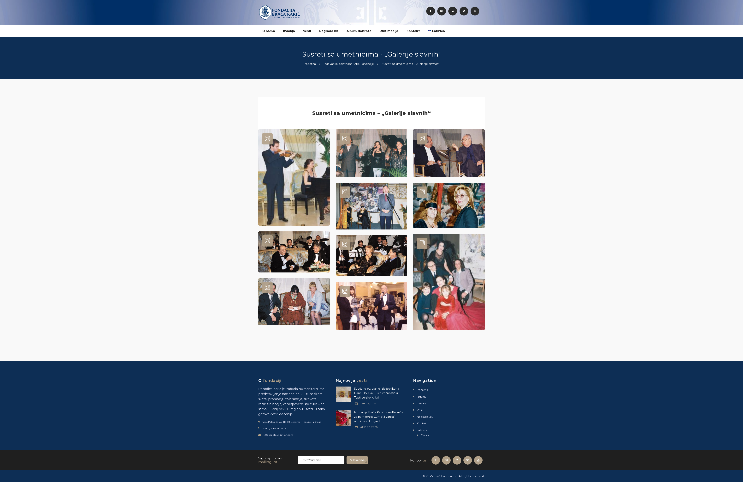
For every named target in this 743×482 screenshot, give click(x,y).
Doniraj (421, 403)
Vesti (307, 31)
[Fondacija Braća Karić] (279, 12)
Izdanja (289, 31)
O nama (268, 31)
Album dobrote (359, 31)
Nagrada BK (328, 31)
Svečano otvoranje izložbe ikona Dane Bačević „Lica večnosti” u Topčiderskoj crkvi (376, 393)
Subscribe (357, 460)
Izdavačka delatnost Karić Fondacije (349, 64)
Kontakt (413, 31)
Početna (310, 64)
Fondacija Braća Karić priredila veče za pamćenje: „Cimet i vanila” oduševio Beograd (378, 417)
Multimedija (388, 31)
